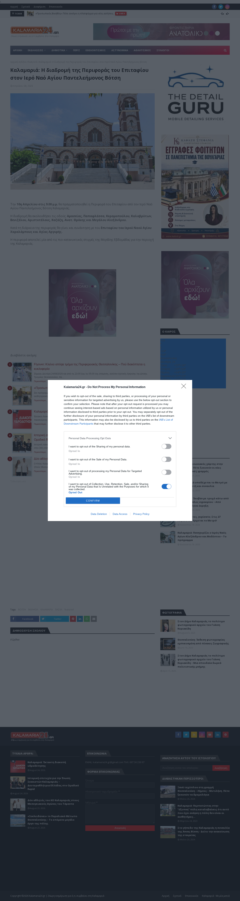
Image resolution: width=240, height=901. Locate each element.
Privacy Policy (141, 513)
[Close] (184, 387)
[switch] (166, 446)
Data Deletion (99, 513)
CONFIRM (93, 500)
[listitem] (120, 438)
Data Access (120, 513)
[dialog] (120, 450)
